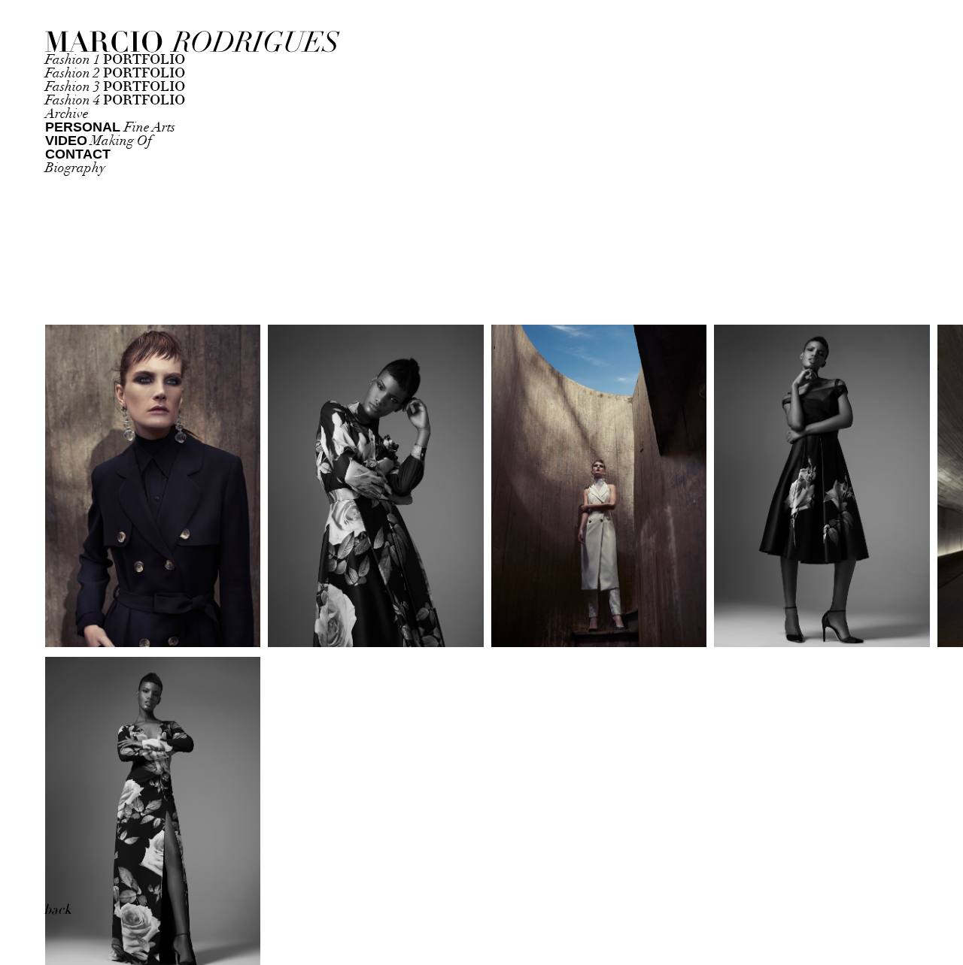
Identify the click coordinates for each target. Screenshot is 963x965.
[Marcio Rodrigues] (135, 42)
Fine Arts (110, 127)
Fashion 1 (115, 59)
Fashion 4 (115, 100)
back (57, 909)
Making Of (98, 141)
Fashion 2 (115, 73)
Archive (67, 114)
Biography (75, 168)
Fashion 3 (115, 86)
